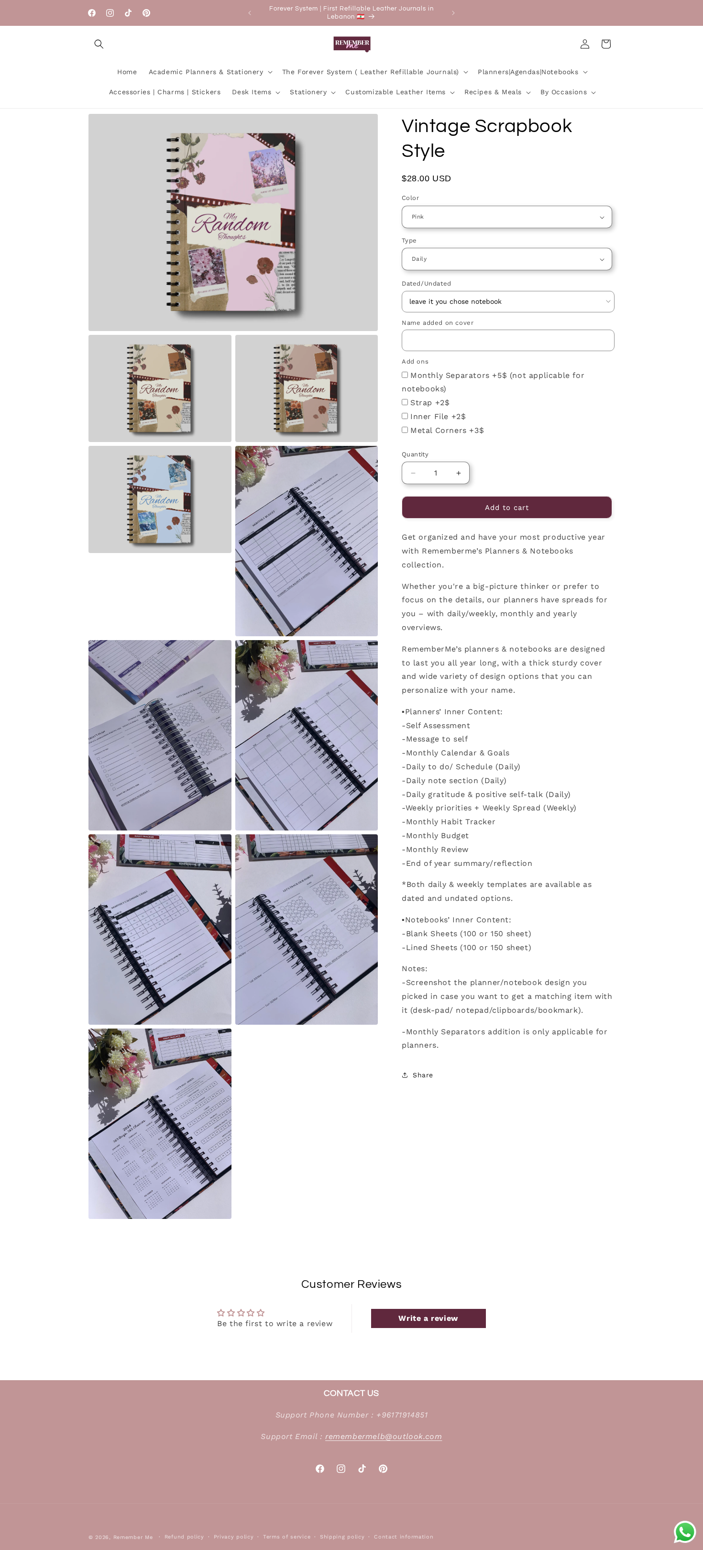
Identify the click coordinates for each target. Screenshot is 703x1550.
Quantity (415, 454)
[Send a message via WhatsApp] (685, 1532)
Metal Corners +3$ (447, 430)
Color (410, 198)
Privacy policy (234, 1537)
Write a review (428, 1317)
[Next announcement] (453, 13)
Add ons (415, 361)
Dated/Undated (426, 284)
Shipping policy (342, 1537)
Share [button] (423, 1075)
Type (409, 240)
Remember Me (133, 1537)
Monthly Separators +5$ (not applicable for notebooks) (493, 382)
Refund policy (184, 1537)
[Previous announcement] (249, 13)
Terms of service (286, 1537)
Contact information (403, 1537)
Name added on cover (437, 322)
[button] (99, 44)
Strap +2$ (430, 402)
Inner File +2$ (438, 416)
